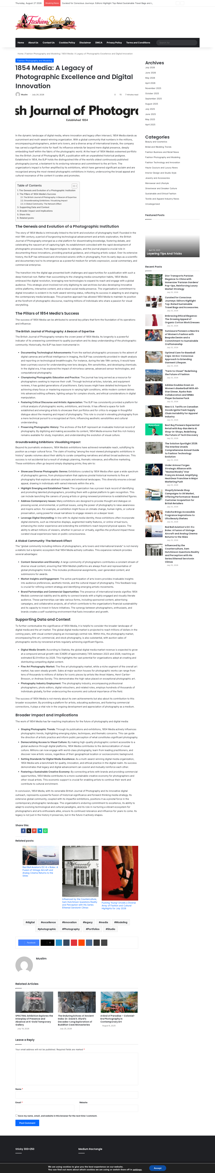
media (104, 922)
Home (21, 42)
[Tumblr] (66, 943)
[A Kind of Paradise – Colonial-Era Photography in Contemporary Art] (119, 1002)
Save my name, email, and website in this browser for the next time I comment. (57, 1116)
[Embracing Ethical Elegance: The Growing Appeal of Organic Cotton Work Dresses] (154, 320)
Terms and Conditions (138, 42)
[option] (172, 240)
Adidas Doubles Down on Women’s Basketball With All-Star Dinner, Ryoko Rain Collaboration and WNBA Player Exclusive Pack (182, 391)
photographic (47, 929)
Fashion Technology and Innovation (162, 162)
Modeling (121, 922)
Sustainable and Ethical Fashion (160, 193)
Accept (157, 1168)
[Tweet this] (28, 830)
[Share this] (23, 830)
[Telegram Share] (39, 830)
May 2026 (150, 78)
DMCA (98, 42)
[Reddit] (81, 943)
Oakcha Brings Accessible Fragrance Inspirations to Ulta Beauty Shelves (180, 515)
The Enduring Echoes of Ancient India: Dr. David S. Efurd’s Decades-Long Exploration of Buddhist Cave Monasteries (76, 1020)
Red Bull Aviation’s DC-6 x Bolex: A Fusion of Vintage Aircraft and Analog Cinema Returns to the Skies (40, 871)
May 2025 (150, 119)
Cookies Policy (67, 42)
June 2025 (150, 114)
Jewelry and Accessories (157, 178)
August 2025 (151, 104)
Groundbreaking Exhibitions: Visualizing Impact (45, 200)
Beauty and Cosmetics (156, 141)
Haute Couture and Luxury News (161, 167)
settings (137, 1169)
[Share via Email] (96, 943)
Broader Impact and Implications (36, 211)
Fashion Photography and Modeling (42, 53)
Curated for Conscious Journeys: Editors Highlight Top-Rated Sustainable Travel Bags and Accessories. (113, 3)
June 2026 (150, 72)
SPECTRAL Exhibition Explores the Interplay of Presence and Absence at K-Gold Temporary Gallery (34, 1020)
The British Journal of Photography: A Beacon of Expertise (50, 197)
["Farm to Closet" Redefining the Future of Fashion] (154, 375)
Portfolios (93, 929)
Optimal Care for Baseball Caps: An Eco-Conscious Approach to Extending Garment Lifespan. (180, 357)
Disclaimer (85, 42)
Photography (72, 929)
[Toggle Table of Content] (72, 186)
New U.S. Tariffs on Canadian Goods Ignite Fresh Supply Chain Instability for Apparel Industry (181, 411)
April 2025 (150, 124)
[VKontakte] (89, 943)
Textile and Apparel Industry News (162, 198)
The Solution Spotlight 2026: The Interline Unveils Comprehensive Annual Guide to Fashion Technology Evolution (182, 450)
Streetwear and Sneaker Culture (161, 188)
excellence (49, 922)
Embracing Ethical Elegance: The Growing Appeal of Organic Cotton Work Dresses (182, 319)
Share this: (25, 214)
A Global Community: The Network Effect (42, 204)
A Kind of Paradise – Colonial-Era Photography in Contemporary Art (117, 1018)
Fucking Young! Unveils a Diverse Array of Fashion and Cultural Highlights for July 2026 (119, 905)
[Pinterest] (74, 943)
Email (19, 1102)
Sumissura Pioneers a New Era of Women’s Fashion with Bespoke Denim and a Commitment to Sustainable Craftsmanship (182, 337)
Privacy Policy (114, 42)
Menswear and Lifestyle (157, 183)
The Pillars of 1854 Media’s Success (38, 194)
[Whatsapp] (45, 830)
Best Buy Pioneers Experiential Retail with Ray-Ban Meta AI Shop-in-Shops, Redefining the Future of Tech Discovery (182, 430)
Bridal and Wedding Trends (158, 147)
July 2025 (150, 109)
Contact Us (49, 42)
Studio (111, 929)
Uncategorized (152, 204)
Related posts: (27, 218)
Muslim (24, 94)
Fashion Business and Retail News (162, 152)
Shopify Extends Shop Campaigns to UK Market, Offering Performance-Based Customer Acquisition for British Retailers (182, 497)
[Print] (104, 943)
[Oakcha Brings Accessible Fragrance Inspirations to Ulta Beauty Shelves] (154, 516)
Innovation (70, 922)
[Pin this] (34, 830)
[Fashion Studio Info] (46, 22)
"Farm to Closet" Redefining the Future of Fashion (181, 372)
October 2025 (152, 93)
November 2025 (153, 88)
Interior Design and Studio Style (160, 173)
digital (31, 922)
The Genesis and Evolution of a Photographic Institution (47, 190)
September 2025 (153, 98)
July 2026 (150, 67)
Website (83, 1102)
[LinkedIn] (59, 943)
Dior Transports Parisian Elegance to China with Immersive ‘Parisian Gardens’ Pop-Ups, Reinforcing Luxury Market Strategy (182, 282)
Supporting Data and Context (34, 207)
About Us (33, 42)
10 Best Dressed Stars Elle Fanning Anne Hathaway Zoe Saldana (171, 251)
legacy (89, 922)
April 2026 (150, 83)
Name (19, 1089)
